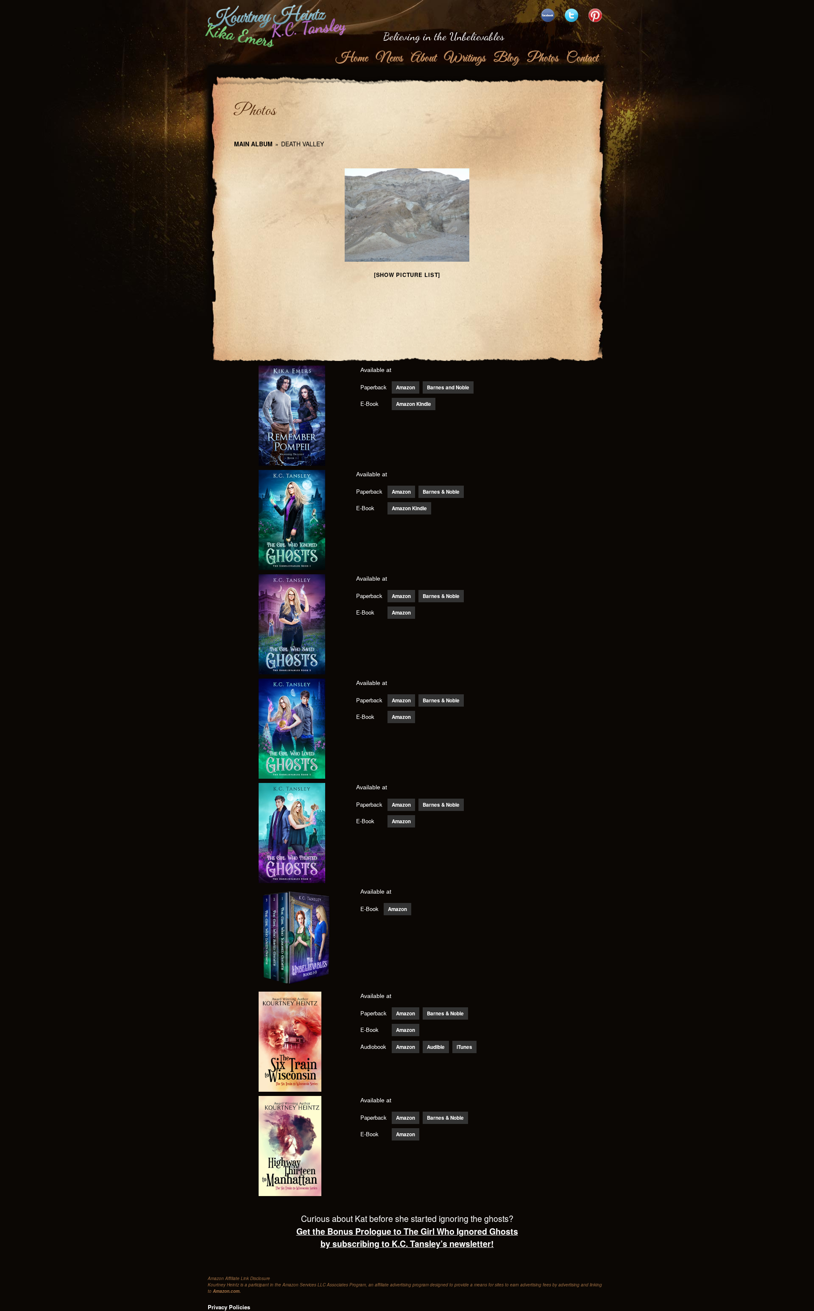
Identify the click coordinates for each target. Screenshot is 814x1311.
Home (351, 58)
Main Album (253, 144)
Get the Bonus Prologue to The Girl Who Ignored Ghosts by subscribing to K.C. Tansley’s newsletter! (407, 1237)
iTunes (464, 1047)
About (423, 58)
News (389, 58)
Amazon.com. (227, 1291)
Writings (464, 58)
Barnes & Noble (441, 491)
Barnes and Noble (448, 387)
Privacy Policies (229, 1307)
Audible (436, 1047)
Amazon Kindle (413, 404)
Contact (582, 58)
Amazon (405, 387)
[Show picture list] (407, 275)
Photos (542, 58)
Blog (506, 58)
